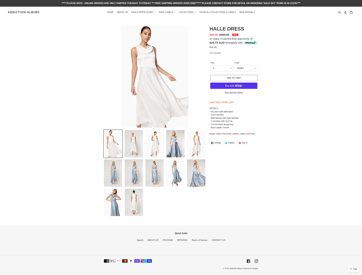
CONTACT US (218, 240)
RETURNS (182, 240)
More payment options (234, 92)
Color (236, 62)
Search (140, 240)
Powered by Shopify (250, 268)
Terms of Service (199, 240)
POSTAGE (168, 240)
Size (212, 62)
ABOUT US (153, 240)
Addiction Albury (24, 12)
